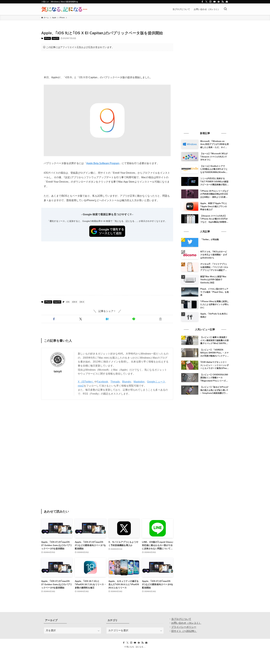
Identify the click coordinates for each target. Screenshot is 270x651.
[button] (54, 319)
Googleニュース (156, 381)
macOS (55, 38)
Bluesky (126, 381)
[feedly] (219, 1)
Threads (115, 381)
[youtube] (214, 1)
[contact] (227, 1)
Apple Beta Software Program (102, 163)
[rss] (223, 1)
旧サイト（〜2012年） (184, 631)
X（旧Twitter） (86, 381)
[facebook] (202, 1)
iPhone (47, 38)
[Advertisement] (107, 63)
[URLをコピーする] (160, 319)
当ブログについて (181, 619)
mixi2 (81, 385)
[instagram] (210, 1)
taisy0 (58, 371)
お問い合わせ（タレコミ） (186, 623)
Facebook (102, 381)
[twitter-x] (206, 1)
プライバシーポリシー (183, 627)
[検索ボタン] (225, 9)
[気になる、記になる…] (64, 9)
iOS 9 (74, 302)
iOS (67, 302)
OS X (82, 302)
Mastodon (139, 381)
